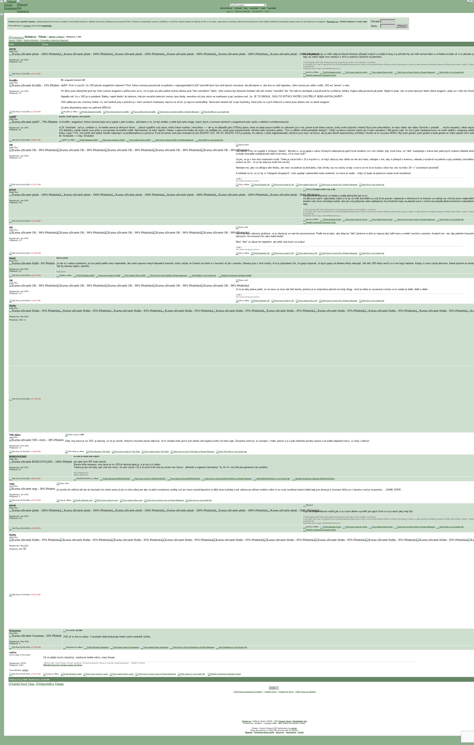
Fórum (42, 36)
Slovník (12, 40)
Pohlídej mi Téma (285, 692)
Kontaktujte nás (300, 721)
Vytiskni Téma (270, 692)
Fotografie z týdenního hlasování (54, 40)
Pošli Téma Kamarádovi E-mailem (248, 692)
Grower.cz (30, 36)
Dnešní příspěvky (31, 40)
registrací (27, 26)
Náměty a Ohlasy (56, 37)
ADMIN (25, 670)
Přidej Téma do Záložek (306, 692)
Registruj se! (332, 22)
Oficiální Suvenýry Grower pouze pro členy (62, 665)
